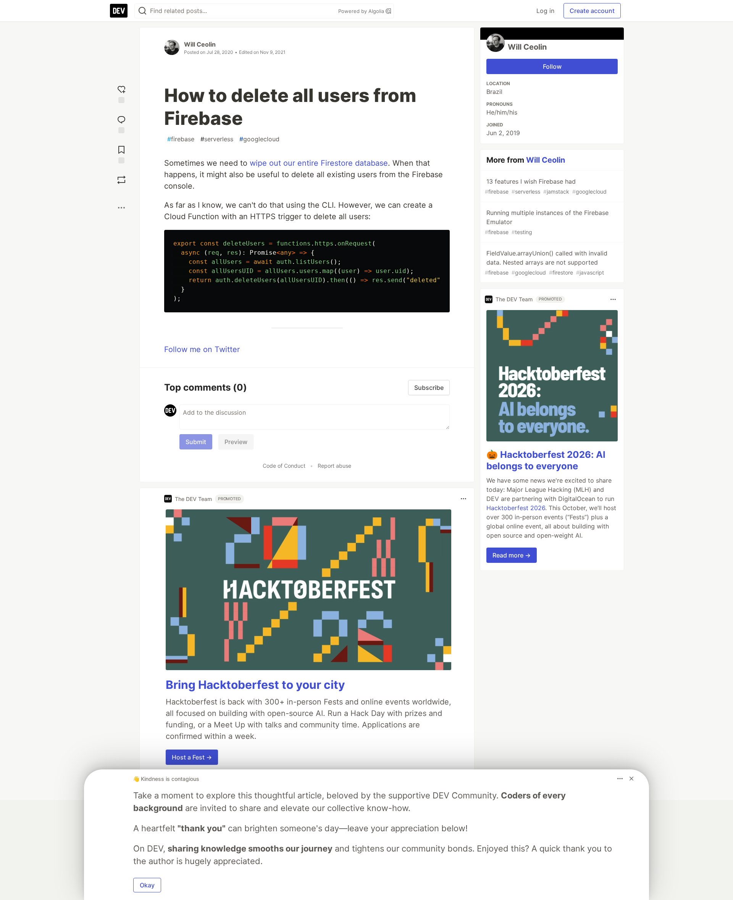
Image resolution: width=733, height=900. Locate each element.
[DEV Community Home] (118, 10)
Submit (196, 442)
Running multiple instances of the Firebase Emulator (547, 222)
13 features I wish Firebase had (546, 186)
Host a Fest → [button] (192, 757)
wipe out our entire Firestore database (319, 163)
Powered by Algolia (362, 11)
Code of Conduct (284, 465)
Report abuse (334, 465)
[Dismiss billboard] (631, 778)
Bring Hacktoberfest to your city (255, 685)
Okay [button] (147, 885)
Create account (592, 11)
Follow (552, 66)
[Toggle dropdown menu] (463, 499)
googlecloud (259, 139)
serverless (216, 139)
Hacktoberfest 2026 (515, 508)
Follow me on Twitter (202, 349)
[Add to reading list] (121, 154)
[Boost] (121, 180)
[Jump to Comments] (121, 123)
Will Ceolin (200, 44)
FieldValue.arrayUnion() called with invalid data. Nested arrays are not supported (546, 262)
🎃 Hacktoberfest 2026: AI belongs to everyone (545, 460)
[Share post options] (121, 207)
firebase (180, 139)
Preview (235, 442)
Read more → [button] (511, 555)
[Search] (142, 11)
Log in (545, 11)
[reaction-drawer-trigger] (121, 93)
